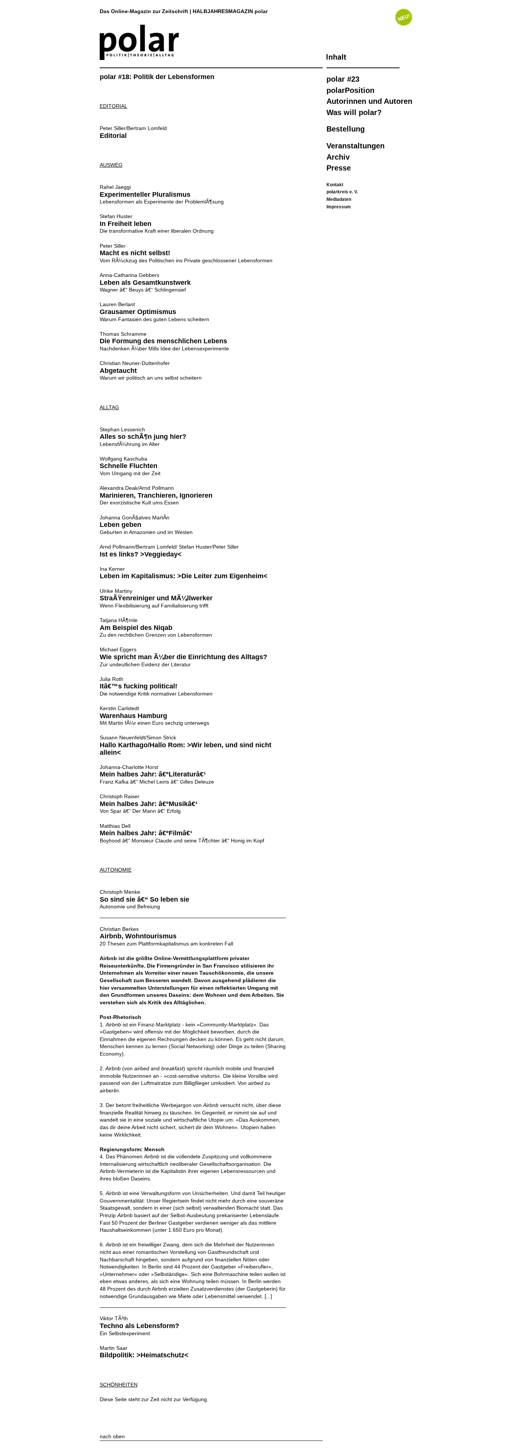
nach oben (112, 1436)
